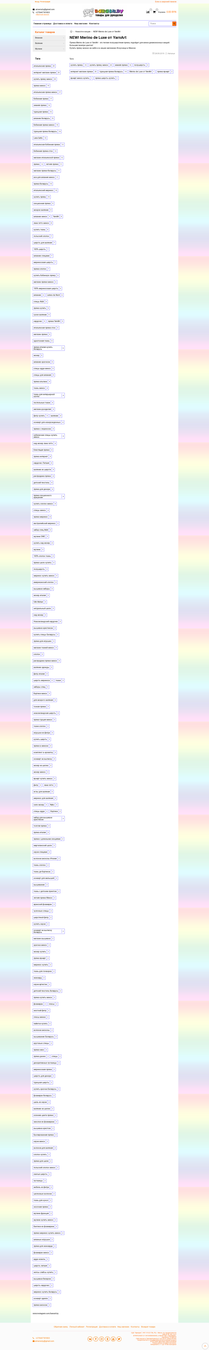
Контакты (94, 23)
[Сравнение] (148, 12)
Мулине (38, 49)
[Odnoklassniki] (107, 1339)
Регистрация (91, 1327)
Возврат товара (148, 1327)
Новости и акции (82, 31)
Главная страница (42, 23)
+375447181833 (42, 12)
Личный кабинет (76, 1327)
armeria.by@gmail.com (45, 9)
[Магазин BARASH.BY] (104, 11)
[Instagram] (101, 1339)
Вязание (38, 38)
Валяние (39, 43)
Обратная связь (61, 1327)
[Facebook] (95, 1339)
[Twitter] (119, 1339)
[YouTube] (113, 1339)
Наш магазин (80, 23)
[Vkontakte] (90, 1339)
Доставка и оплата (62, 23)
